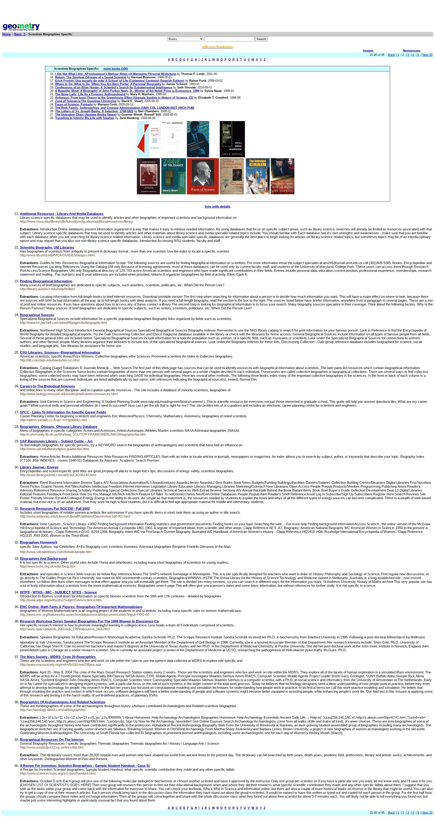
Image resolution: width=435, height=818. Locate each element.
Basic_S (20, 34)
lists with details (217, 206)
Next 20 (427, 55)
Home (6, 34)
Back (391, 55)
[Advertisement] (217, 12)
